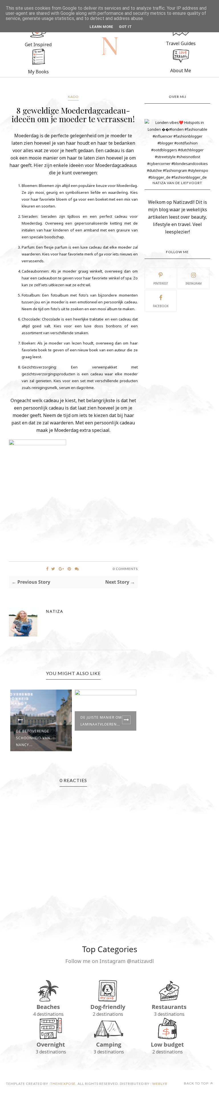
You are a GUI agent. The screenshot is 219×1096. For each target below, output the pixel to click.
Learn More (101, 27)
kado (73, 96)
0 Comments (125, 569)
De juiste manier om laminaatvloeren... (101, 721)
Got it (125, 27)
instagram (194, 283)
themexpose (63, 1083)
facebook (161, 306)
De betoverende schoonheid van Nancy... (33, 738)
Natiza (54, 611)
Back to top (196, 1083)
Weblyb (159, 1083)
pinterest (160, 283)
